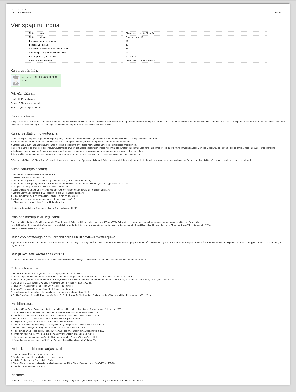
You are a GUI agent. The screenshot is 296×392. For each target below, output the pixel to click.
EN (15, 9)
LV (12, 9)
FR (25, 9)
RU (18, 9)
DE (22, 9)
